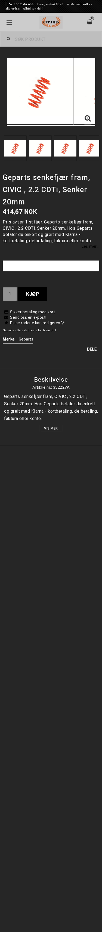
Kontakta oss (23, 4)
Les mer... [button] (90, 246)
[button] (88, 118)
